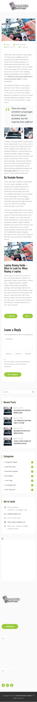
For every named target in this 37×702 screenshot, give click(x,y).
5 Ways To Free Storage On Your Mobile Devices (22, 442)
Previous (12, 316)
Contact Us (7, 661)
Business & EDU (8, 650)
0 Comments (24, 47)
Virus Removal (10, 490)
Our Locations (8, 654)
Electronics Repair (20, 44)
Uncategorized (10, 485)
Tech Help (8, 480)
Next (26, 316)
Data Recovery (10, 467)
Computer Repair (11, 462)
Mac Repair (9, 476)
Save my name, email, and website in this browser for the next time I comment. (17, 364)
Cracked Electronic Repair (23, 696)
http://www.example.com (16, 522)
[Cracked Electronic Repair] (18, 6)
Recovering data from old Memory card (22, 411)
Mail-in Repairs (8, 657)
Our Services (7, 646)
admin (8, 44)
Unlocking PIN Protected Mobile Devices (22, 432)
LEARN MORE (10, 626)
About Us (6, 643)
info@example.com (14, 514)
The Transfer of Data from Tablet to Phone (22, 421)
